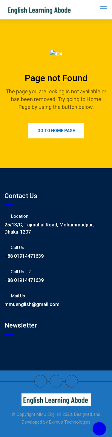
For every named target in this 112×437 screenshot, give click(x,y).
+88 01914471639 (24, 256)
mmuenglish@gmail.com (31, 304)
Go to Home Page (56, 130)
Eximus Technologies (69, 422)
